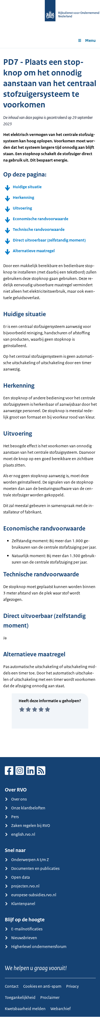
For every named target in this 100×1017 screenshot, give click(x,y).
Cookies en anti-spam (42, 986)
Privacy (72, 986)
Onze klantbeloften (28, 807)
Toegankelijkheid (20, 997)
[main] (50, 402)
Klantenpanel (23, 903)
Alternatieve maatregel (34, 250)
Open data (20, 877)
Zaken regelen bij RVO (30, 825)
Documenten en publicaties (35, 868)
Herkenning (23, 197)
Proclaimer (49, 997)
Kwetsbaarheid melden (25, 1008)
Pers (15, 816)
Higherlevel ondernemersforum (38, 946)
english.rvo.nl (23, 834)
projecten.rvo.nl (25, 886)
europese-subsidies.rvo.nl (33, 894)
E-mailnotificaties (26, 928)
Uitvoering (22, 208)
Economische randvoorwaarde (40, 218)
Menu (90, 40)
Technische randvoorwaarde (39, 229)
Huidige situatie (27, 186)
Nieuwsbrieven (24, 937)
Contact (11, 986)
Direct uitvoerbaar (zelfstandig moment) (49, 240)
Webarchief (60, 1008)
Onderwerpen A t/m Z (30, 859)
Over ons (19, 799)
